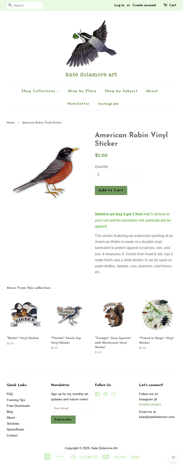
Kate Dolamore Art (104, 448)
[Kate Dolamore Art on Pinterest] (105, 395)
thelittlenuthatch (150, 404)
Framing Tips (16, 400)
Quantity (101, 167)
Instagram (108, 104)
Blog (10, 412)
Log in (119, 5)
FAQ (10, 394)
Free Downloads (18, 405)
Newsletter (78, 104)
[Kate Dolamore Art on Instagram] (113, 395)
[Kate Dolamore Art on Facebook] (97, 395)
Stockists (13, 423)
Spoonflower (15, 429)
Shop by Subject (121, 91)
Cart (172, 5)
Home (11, 122)
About (152, 91)
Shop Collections (39, 91)
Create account (144, 5)
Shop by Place (82, 91)
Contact (12, 435)
